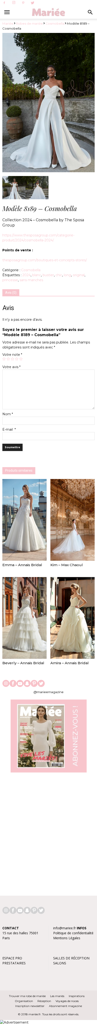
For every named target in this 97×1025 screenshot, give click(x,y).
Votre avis (11, 367)
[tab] (10, 292)
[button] (90, 12)
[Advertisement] (48, 832)
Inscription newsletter (29, 1006)
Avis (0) (10, 292)
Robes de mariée (29, 23)
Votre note (12, 354)
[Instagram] (13, 3)
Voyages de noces (67, 1001)
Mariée (7, 23)
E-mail (9, 429)
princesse (10, 280)
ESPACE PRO (12, 958)
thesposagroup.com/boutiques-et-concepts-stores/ (44, 260)
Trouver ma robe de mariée (27, 996)
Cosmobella (54, 23)
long (67, 275)
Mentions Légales (66, 938)
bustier (48, 275)
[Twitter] (32, 3)
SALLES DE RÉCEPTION (71, 958)
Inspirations (77, 996)
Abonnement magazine (65, 1006)
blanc (36, 275)
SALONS (59, 963)
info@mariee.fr (64, 928)
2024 (26, 275)
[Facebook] (4, 3)
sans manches (31, 280)
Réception (44, 1001)
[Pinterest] (23, 3)
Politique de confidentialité (73, 933)
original (79, 275)
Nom (7, 414)
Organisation (24, 1001)
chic (59, 275)
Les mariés (57, 996)
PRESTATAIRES (14, 963)
